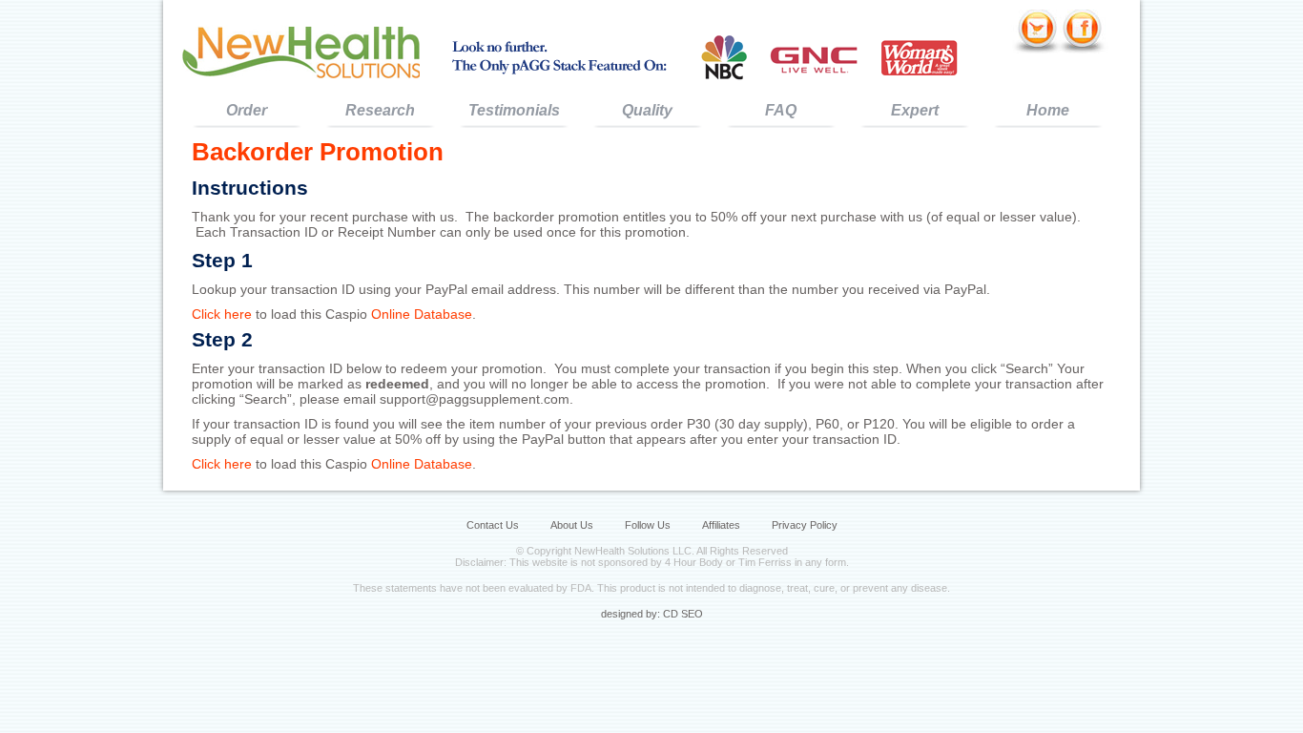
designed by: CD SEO (652, 613)
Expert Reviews (914, 115)
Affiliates (721, 525)
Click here (222, 314)
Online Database (421, 314)
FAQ (780, 110)
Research (380, 110)
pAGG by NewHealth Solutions (301, 51)
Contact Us (492, 525)
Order (246, 110)
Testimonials (514, 110)
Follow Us (648, 525)
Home (1047, 110)
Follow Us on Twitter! (1035, 31)
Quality (647, 110)
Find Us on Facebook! (1084, 31)
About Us (571, 525)
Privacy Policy (805, 525)
